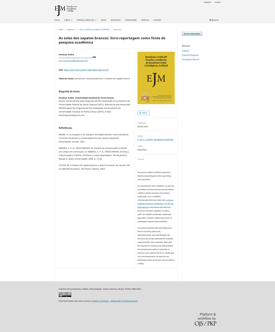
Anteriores (116, 20)
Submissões (131, 20)
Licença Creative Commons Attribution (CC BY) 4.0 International (155, 203)
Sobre (67, 20)
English (185, 50)
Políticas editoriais (86, 20)
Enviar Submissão (192, 33)
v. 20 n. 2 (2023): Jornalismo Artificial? (94, 29)
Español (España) (190, 55)
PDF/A (144, 113)
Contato (157, 20)
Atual (103, 20)
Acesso (218, 2)
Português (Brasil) (190, 59)
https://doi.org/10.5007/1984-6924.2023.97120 (86, 70)
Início (57, 20)
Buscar (215, 20)
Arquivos (70, 29)
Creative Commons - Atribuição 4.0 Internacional (114, 301)
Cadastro (207, 2)
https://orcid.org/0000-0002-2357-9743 (73, 61)
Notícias (145, 20)
